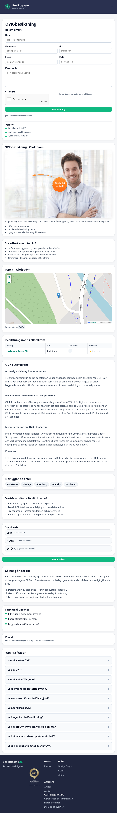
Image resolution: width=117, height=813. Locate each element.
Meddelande (11, 68)
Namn (8, 35)
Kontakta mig (58, 109)
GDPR (60, 770)
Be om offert (58, 559)
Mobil (61, 57)
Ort (60, 46)
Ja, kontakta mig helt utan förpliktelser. (75, 94)
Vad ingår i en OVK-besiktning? (58, 717)
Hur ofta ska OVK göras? (58, 679)
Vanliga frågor (65, 766)
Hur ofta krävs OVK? (58, 660)
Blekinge (27, 484)
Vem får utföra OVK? (58, 708)
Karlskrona (12, 484)
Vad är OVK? (58, 670)
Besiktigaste (13, 761)
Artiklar (49, 782)
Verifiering (10, 92)
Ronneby (56, 484)
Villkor (61, 775)
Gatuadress (10, 46)
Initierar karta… (58, 298)
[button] (58, 295)
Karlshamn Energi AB (17, 351)
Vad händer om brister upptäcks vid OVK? (58, 736)
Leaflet (93, 322)
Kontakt (48, 766)
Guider (47, 791)
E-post (8, 57)
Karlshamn (70, 484)
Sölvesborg (41, 484)
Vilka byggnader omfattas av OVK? (58, 689)
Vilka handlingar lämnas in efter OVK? (58, 746)
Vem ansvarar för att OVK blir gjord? (58, 698)
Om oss (48, 761)
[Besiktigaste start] (17, 6)
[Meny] (111, 7)
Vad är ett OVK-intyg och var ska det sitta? (58, 727)
